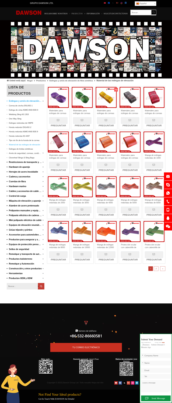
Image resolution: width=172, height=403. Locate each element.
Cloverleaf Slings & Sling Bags (21, 158)
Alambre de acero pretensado (24, 206)
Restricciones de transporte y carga (26, 162)
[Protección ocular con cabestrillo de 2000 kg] (154, 231)
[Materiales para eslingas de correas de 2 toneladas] (82, 97)
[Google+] (117, 3)
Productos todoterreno (20, 259)
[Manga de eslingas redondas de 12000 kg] (106, 231)
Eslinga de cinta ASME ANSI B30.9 (23, 110)
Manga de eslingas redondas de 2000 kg (57, 201)
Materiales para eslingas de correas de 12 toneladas (129, 156)
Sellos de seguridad (19, 249)
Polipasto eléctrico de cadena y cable (26, 215)
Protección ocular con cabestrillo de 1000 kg (128, 246)
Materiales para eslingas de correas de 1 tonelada (57, 112)
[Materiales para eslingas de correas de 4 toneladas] (130, 97)
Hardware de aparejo (19, 167)
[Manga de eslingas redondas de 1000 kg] (154, 142)
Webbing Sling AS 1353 (19, 114)
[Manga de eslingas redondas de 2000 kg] (58, 186)
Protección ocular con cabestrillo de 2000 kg (152, 246)
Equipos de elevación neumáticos (26, 225)
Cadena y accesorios (19, 176)
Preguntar (58, 120)
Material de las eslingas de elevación (24, 145)
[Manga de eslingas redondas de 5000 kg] (130, 186)
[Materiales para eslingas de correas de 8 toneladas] (82, 142)
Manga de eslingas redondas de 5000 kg (129, 201)
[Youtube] (105, 3)
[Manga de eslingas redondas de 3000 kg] (82, 186)
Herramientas (16, 273)
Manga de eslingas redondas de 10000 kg (81, 246)
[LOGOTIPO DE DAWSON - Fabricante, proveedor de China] (29, 12)
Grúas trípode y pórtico (20, 230)
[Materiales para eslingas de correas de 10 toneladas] (106, 142)
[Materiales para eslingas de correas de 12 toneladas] (130, 142)
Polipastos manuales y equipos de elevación (26, 210)
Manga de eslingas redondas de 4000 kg (105, 201)
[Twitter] (113, 3)
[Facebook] (109, 3)
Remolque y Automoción (21, 264)
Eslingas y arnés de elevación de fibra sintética (26, 101)
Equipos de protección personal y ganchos (26, 244)
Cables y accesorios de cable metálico (26, 191)
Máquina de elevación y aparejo (25, 201)
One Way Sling (15, 119)
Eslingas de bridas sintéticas (21, 149)
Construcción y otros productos (25, 268)
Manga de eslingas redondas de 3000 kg (81, 201)
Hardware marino (17, 186)
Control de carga (17, 196)
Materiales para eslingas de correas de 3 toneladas (105, 112)
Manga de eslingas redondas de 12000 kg (105, 246)
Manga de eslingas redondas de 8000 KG (57, 246)
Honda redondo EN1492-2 (20, 127)
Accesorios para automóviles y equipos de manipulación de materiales (26, 235)
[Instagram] (121, 3)
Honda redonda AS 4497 (19, 136)
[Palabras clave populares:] (153, 12)
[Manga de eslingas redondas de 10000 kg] (82, 231)
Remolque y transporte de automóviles (26, 254)
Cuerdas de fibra (17, 181)
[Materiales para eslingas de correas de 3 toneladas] (106, 97)
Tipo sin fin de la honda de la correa (24, 140)
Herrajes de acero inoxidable (23, 172)
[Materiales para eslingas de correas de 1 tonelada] (58, 97)
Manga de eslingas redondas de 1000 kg (153, 156)
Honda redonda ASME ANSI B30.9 (23, 131)
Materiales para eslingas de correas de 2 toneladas (81, 112)
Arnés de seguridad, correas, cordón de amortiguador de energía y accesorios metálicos (26, 153)
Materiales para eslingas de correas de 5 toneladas (153, 112)
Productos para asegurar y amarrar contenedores (26, 239)
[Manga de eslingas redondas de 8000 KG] (58, 231)
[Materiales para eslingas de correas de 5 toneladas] (154, 97)
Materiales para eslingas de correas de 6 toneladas (57, 156)
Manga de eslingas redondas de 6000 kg (153, 201)
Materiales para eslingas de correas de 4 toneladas (129, 112)
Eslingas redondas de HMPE (21, 123)
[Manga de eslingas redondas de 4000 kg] (106, 186)
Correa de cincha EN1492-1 (21, 106)
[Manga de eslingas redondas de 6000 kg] (154, 186)
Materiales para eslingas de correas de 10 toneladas (105, 156)
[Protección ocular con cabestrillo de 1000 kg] (130, 231)
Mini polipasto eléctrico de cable (25, 220)
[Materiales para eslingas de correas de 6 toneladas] (58, 142)
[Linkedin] (126, 3)
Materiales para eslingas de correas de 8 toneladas (81, 156)
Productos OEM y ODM (20, 278)
